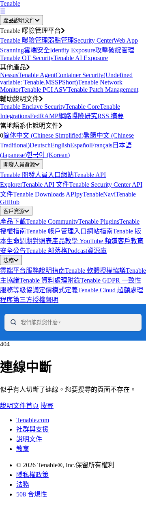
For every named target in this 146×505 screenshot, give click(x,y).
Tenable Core (82, 106)
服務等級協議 (19, 290)
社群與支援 (32, 429)
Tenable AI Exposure (81, 57)
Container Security (79, 74)
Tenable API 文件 (45, 184)
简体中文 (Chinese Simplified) (43, 135)
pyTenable (89, 194)
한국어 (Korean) (48, 154)
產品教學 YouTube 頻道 (85, 240)
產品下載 (13, 221)
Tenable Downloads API (44, 194)
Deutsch (40, 145)
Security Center (94, 40)
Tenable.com (32, 420)
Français (101, 145)
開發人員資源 (19, 165)
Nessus (9, 74)
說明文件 (29, 439)
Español (80, 145)
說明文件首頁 (19, 405)
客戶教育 (131, 240)
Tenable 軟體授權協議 (95, 270)
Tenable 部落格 (46, 250)
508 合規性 (31, 494)
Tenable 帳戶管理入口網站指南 (69, 231)
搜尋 (47, 405)
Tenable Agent (37, 74)
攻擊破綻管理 (114, 50)
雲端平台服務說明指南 (32, 270)
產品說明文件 (19, 20)
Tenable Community (52, 221)
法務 (8, 260)
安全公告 (13, 250)
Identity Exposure (72, 50)
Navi (109, 194)
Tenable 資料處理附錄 (49, 280)
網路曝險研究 (77, 115)
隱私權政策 (32, 474)
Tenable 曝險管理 (24, 40)
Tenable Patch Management (102, 89)
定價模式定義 (58, 290)
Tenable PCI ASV (44, 89)
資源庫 (97, 250)
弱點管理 (61, 40)
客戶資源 (13, 211)
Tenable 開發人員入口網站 (37, 174)
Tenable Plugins (98, 221)
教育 (22, 448)
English (60, 145)
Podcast (77, 250)
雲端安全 (37, 50)
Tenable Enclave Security (32, 106)
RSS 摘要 (110, 115)
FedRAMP (44, 115)
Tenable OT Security (27, 57)
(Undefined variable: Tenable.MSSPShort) (66, 78)
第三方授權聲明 (35, 299)
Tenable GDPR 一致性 (110, 280)
